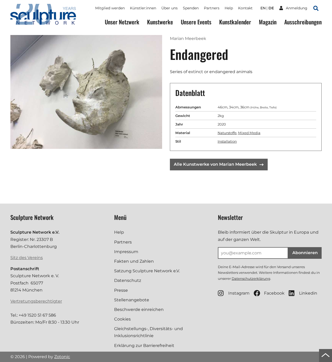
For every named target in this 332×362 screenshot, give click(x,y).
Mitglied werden (110, 8)
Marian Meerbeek (188, 38)
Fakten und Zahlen (134, 261)
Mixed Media (249, 133)
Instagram (239, 293)
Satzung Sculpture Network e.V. (147, 270)
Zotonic (62, 356)
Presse (121, 290)
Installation (227, 141)
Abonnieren (305, 252)
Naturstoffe (227, 133)
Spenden (191, 8)
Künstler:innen (143, 8)
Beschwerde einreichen (139, 309)
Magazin (267, 22)
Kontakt (245, 8)
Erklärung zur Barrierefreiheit (144, 345)
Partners (211, 8)
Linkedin (308, 293)
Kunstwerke (160, 22)
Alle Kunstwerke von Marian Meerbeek (215, 164)
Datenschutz (127, 280)
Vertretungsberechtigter (36, 301)
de (271, 8)
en (263, 8)
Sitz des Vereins (26, 257)
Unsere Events (196, 22)
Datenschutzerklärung (251, 278)
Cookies (122, 319)
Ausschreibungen (303, 22)
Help (229, 8)
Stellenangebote (131, 299)
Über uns (169, 8)
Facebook (274, 293)
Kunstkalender (235, 22)
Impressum (126, 251)
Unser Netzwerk (122, 22)
